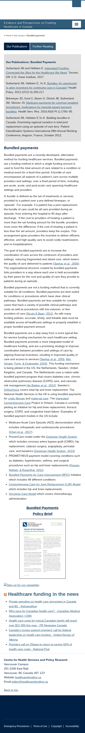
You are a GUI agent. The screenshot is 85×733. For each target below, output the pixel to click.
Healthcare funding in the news (43, 594)
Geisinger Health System (61, 436)
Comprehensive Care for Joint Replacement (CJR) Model (44, 484)
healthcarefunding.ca (28, 677)
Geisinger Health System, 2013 (54, 451)
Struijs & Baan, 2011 (39, 313)
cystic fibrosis (16, 398)
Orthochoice (11, 389)
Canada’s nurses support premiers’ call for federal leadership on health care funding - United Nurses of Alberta (41, 634)
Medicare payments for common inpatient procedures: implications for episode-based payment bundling (42, 107)
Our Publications (17, 46)
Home (8, 35)
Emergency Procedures (16, 726)
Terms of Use (40, 726)
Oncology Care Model (22, 493)
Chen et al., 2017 (20, 432)
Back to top (11, 690)
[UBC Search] (76, 5)
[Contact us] (21, 584)
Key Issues (19, 35)
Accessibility (72, 726)
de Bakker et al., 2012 (41, 385)
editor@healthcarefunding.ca (30, 681)
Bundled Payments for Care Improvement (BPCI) (39, 474)
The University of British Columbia (31, 8)
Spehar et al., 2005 (66, 263)
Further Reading (43, 46)
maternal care (39, 398)
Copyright (56, 726)
